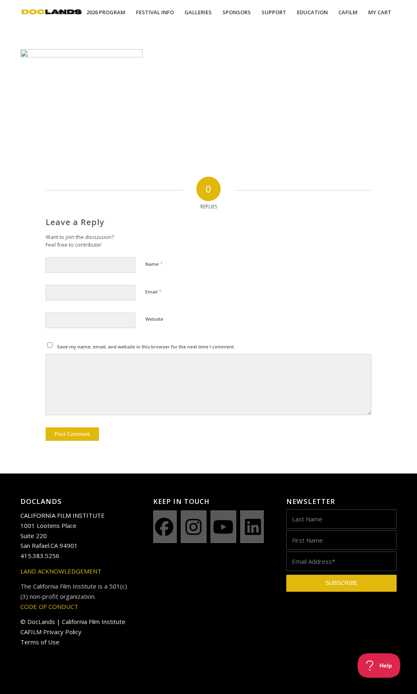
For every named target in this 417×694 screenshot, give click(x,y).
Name (154, 263)
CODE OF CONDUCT (49, 606)
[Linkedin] (253, 526)
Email (153, 291)
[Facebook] (164, 526)
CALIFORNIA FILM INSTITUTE (62, 515)
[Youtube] (223, 526)
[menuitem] (66, 12)
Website (154, 319)
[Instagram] (193, 526)
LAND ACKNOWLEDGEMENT (60, 571)
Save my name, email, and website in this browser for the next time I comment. (146, 347)
